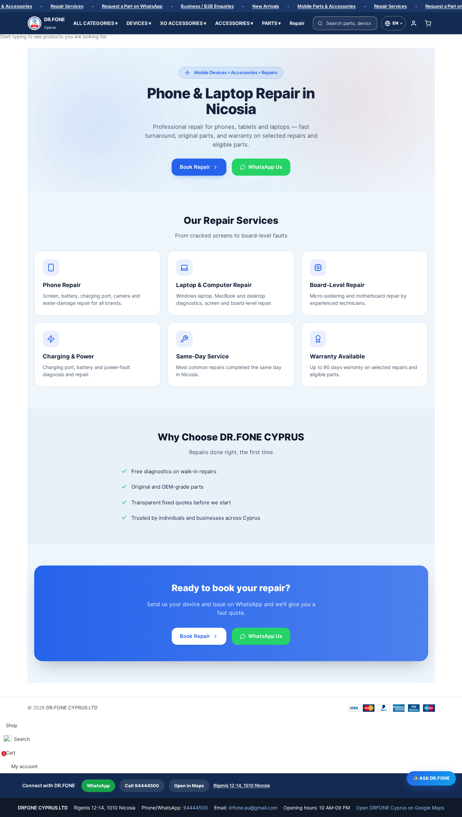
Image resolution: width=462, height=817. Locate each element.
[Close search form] (8, 8)
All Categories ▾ (95, 23)
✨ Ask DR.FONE (431, 778)
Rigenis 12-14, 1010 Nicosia (241, 785)
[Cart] (428, 23)
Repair (297, 23)
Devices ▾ (139, 23)
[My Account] (413, 23)
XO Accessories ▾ (183, 23)
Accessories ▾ (234, 23)
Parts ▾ (271, 23)
